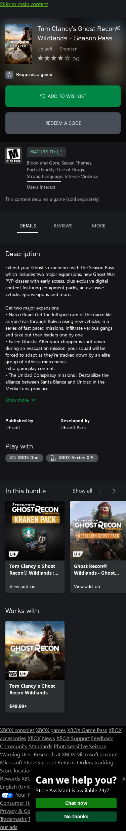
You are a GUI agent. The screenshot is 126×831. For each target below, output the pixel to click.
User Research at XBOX (49, 754)
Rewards (10, 778)
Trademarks (13, 818)
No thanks (76, 816)
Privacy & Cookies (21, 810)
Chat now (76, 803)
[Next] (114, 491)
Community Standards (26, 746)
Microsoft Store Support (28, 762)
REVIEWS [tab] (63, 225)
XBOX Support (73, 738)
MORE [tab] (98, 225)
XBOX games (51, 729)
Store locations (17, 770)
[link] (35, 547)
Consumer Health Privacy (29, 802)
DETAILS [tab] (27, 225)
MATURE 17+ (43, 152)
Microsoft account (97, 754)
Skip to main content (24, 3)
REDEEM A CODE (63, 123)
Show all (82, 490)
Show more (17, 400)
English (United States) (26, 786)
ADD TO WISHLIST (67, 96)
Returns (66, 762)
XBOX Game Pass (87, 729)
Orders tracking (95, 762)
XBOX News (41, 738)
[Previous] (100, 491)
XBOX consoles (17, 729)
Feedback (102, 738)
